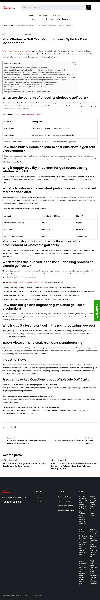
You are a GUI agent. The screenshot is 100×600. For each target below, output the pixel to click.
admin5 (28, 34)
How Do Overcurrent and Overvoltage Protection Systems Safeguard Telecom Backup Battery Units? (93, 543)
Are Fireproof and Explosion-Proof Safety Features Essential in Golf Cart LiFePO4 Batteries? (83, 573)
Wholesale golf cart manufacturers (16, 51)
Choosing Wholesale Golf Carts (30, 114)
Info (12, 25)
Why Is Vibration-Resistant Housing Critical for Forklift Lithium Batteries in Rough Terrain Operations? (83, 542)
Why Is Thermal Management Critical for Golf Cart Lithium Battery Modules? (24, 464)
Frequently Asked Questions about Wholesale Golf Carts (27, 92)
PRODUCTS (62, 491)
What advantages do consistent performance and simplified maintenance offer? (37, 75)
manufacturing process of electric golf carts (23, 282)
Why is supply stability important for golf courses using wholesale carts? (34, 72)
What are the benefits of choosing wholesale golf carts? (27, 68)
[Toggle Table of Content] (73, 64)
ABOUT (39, 491)
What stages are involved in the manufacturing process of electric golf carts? (36, 80)
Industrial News (12, 89)
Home (4, 25)
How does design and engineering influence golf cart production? (31, 82)
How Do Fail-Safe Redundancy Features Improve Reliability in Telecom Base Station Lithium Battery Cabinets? (74, 466)
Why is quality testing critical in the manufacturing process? (29, 84)
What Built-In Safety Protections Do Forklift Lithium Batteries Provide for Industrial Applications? (93, 573)
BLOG (81, 491)
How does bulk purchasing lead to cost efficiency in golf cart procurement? (35, 70)
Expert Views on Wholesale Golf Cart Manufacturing (25, 87)
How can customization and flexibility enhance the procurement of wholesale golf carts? (40, 77)
